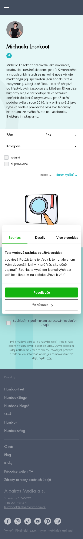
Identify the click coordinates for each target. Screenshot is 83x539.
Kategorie (13, 146)
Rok (48, 135)
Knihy (8, 463)
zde (49, 358)
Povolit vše (41, 292)
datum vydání (65, 174)
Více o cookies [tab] (67, 237)
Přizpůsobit (39, 305)
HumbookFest (14, 389)
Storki (8, 414)
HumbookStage (15, 397)
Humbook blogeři (17, 406)
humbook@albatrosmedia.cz (25, 507)
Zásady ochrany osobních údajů (27, 479)
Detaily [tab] (40, 237)
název (44, 174)
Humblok (10, 422)
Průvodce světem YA (18, 471)
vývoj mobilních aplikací (56, 530)
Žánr (9, 135)
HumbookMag (14, 430)
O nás (8, 446)
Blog (7, 455)
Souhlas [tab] (15, 237)
